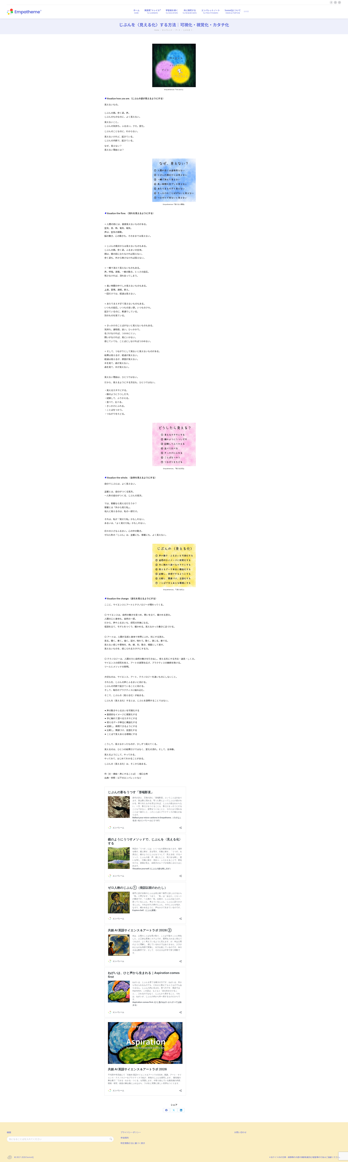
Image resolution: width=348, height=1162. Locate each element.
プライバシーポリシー (131, 1132)
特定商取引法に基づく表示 (133, 1143)
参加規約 (125, 1137)
